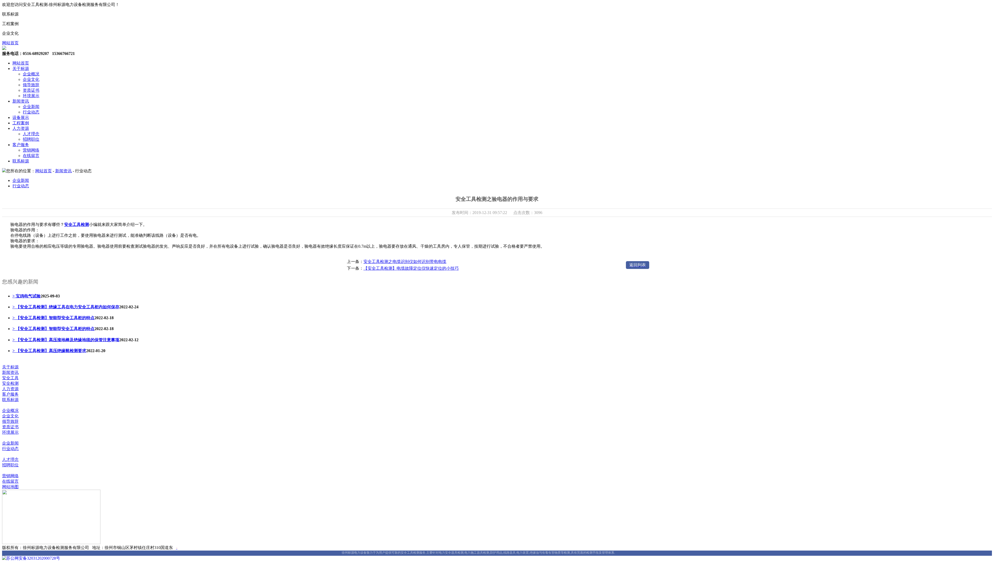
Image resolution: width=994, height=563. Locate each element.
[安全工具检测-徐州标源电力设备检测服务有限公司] (4, 48)
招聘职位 (31, 139)
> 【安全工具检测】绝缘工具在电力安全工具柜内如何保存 (65, 307)
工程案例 (20, 123)
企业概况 (31, 74)
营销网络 (31, 150)
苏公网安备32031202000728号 (33, 558)
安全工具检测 (76, 224)
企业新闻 (31, 106)
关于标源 (20, 68)
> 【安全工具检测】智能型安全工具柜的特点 (53, 318)
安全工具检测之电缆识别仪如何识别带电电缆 (404, 261)
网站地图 (10, 486)
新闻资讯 (20, 101)
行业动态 (31, 112)
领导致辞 (31, 85)
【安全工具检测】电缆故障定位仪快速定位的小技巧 (411, 268)
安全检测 (10, 383)
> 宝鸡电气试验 (26, 296)
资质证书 (31, 90)
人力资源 (20, 128)
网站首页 (10, 43)
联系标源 (20, 161)
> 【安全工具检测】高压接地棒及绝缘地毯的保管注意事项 (65, 340)
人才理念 (31, 134)
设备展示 (20, 117)
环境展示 (31, 96)
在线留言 (31, 155)
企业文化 (31, 79)
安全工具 (10, 378)
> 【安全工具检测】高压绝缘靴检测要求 (49, 350)
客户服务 (20, 144)
